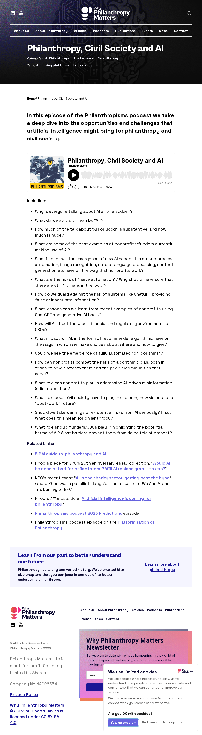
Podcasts (101, 31)
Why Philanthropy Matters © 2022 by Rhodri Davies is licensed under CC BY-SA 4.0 (37, 713)
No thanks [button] (149, 722)
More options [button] (173, 722)
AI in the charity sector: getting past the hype (122, 478)
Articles (80, 31)
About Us (21, 31)
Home (31, 98)
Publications (125, 31)
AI (37, 65)
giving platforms (55, 65)
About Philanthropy (51, 31)
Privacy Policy (24, 694)
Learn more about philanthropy (162, 567)
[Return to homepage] (105, 13)
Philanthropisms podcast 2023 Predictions (78, 513)
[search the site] (189, 13)
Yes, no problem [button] (123, 722)
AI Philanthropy (57, 58)
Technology (82, 65)
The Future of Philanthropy (95, 58)
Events (147, 31)
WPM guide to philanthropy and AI (71, 454)
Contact (181, 31)
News (163, 31)
